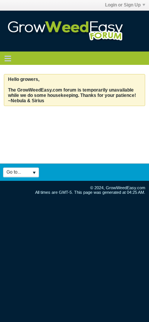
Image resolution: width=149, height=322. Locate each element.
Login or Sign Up (123, 5)
